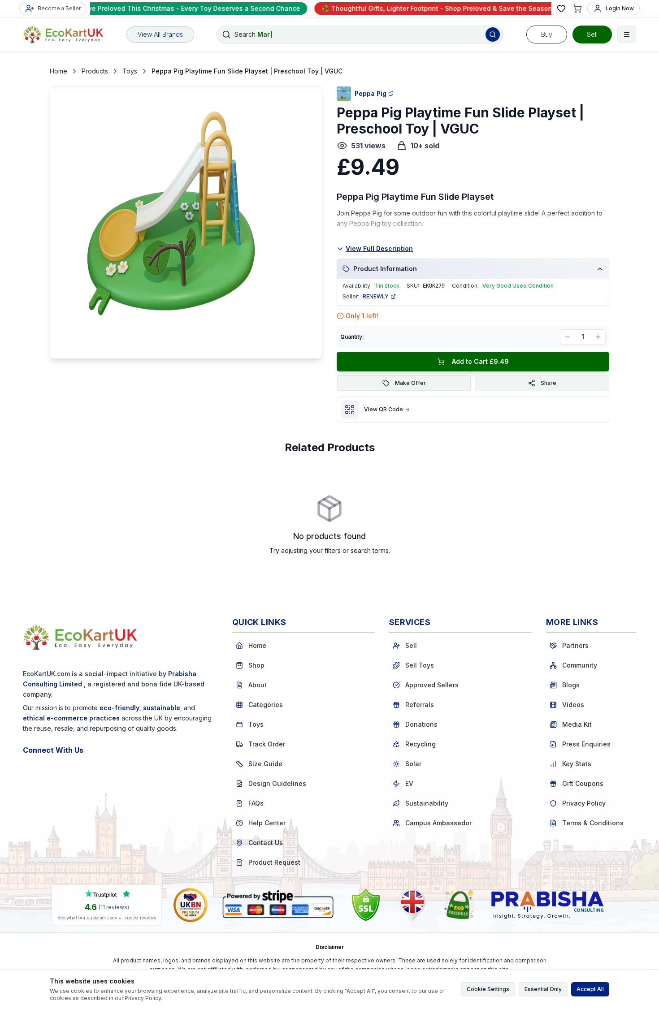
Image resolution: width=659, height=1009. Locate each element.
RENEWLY (376, 296)
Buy (546, 34)
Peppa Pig (370, 93)
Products (95, 71)
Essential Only (543, 989)
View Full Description (379, 248)
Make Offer (410, 382)
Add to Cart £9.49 (480, 361)
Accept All (590, 989)
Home (58, 71)
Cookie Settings (488, 989)
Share (548, 382)
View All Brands (160, 34)
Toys (129, 71)
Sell (592, 34)
